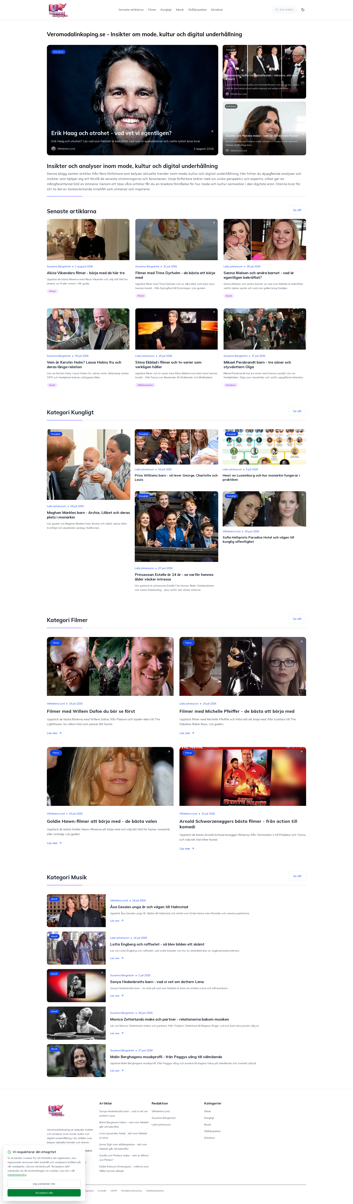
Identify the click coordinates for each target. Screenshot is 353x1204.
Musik (180, 9)
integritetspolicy (17, 1174)
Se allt (297, 210)
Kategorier (213, 1103)
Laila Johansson (233, 266)
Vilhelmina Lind (231, 531)
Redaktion (160, 1103)
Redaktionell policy (131, 1190)
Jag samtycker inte (44, 1183)
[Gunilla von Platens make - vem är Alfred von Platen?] (264, 128)
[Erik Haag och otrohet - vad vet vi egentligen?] (132, 100)
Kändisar (217, 9)
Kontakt (102, 1190)
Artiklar (105, 1103)
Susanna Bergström (59, 266)
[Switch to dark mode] (302, 9)
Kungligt (166, 9)
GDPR (114, 1190)
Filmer (152, 9)
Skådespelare (197, 9)
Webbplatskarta (155, 1190)
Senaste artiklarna (131, 9)
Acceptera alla (44, 1192)
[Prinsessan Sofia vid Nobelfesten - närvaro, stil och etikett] (264, 72)
